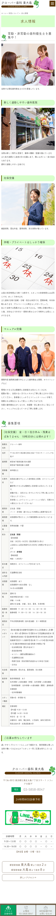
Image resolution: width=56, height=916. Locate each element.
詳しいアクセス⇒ (28, 877)
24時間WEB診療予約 (28, 799)
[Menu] (52, 4)
